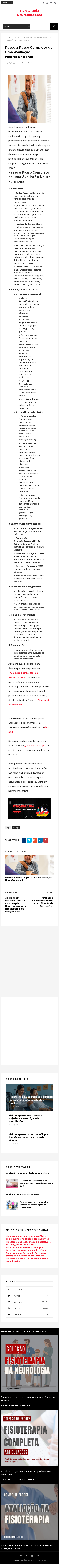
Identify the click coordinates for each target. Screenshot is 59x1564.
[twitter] (51, 2)
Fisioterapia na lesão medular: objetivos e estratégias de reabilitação (29, 1243)
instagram (31, 1302)
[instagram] (55, 2)
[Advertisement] (29, 959)
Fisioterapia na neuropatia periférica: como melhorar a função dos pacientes (27, 1237)
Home (7, 38)
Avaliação (17, 38)
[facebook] (43, 2)
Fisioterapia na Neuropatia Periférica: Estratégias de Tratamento (34, 1204)
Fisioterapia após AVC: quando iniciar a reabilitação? (27, 1260)
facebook (31, 1290)
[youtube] (47, 2)
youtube (31, 1308)
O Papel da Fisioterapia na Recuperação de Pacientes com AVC (36, 1183)
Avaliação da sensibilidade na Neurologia (27, 1173)
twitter (31, 1296)
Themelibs (41, 1560)
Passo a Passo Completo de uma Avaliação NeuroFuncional (28, 879)
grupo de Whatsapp (35, 745)
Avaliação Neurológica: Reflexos (23, 1194)
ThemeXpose (28, 1560)
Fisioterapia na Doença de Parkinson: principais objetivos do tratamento (26, 1254)
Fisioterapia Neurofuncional (29, 12)
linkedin (31, 1314)
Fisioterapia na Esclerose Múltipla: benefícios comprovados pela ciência (26, 1248)
